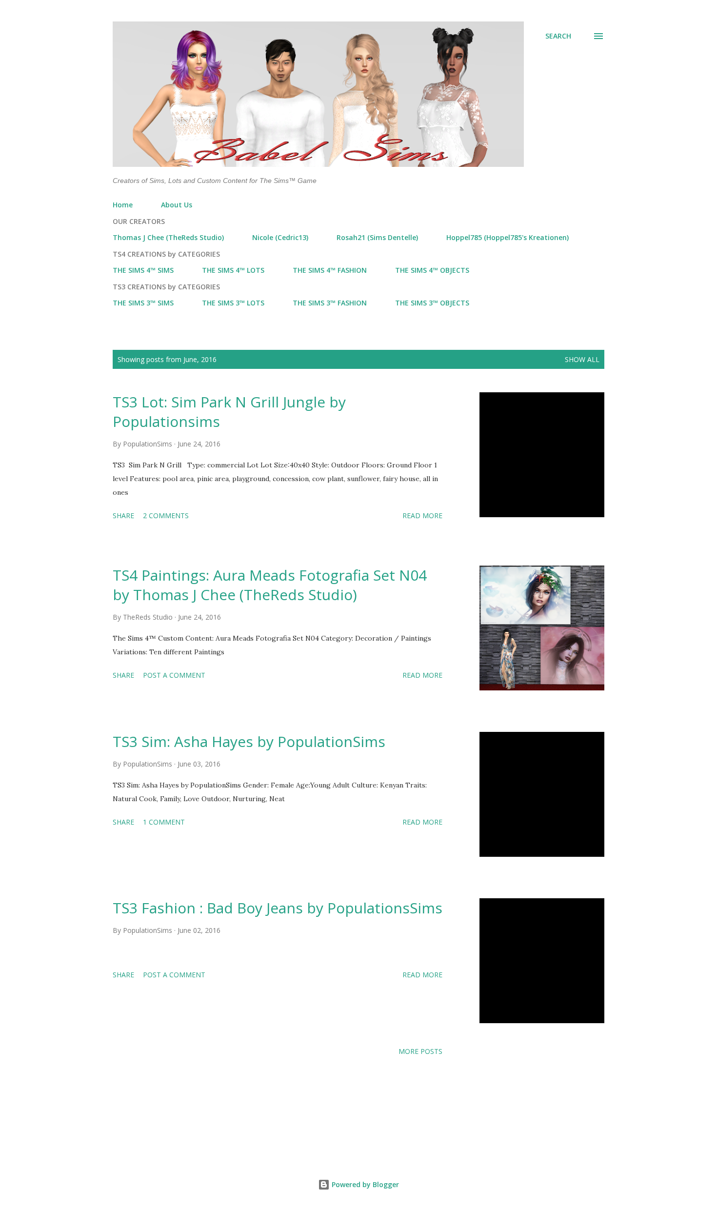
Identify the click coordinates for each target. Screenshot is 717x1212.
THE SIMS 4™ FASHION (330, 270)
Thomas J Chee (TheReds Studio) (168, 237)
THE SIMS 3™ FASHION (330, 302)
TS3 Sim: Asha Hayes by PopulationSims (249, 741)
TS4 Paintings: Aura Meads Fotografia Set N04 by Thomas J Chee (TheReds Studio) (270, 585)
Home (123, 204)
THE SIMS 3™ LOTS (233, 302)
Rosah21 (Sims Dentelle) (377, 237)
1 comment (164, 822)
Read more (422, 515)
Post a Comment (174, 675)
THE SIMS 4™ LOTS (233, 270)
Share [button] (123, 515)
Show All (582, 359)
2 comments (166, 515)
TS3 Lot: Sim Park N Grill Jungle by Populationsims (229, 411)
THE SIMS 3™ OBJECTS (432, 302)
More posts (420, 1051)
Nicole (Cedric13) (280, 237)
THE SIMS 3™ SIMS (143, 302)
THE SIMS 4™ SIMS (143, 270)
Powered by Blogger (364, 1184)
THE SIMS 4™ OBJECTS (432, 270)
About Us (176, 204)
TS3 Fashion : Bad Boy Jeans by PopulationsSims (277, 908)
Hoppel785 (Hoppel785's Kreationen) (507, 237)
